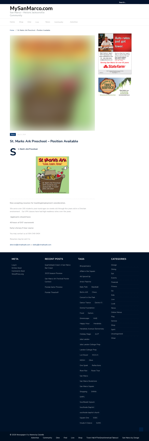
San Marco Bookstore (88, 381)
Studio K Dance (86, 423)
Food (82, 313)
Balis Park (84, 287)
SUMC (98, 423)
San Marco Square (87, 386)
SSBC (95, 418)
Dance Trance (85, 302)
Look (113, 304)
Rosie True (95, 370)
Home (12, 22)
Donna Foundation (87, 308)
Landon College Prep (88, 350)
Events (114, 278)
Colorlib (41, 435)
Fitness (114, 286)
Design (114, 265)
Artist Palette (85, 282)
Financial (114, 282)
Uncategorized (117, 334)
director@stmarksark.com (20, 245)
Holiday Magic (85, 334)
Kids (113, 295)
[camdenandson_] (114, 87)
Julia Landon (84, 339)
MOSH (82, 360)
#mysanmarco (85, 266)
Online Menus (116, 312)
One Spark (84, 365)
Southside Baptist (87, 407)
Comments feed (18, 271)
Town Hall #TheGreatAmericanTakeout (102, 438)
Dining (113, 269)
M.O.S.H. (95, 355)
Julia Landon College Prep (90, 344)
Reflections (96, 365)
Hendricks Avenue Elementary (92, 329)
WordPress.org (18, 274)
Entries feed (16, 268)
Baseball (94, 287)
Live (37, 22)
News (48, 22)
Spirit (113, 329)
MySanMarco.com (31, 8)
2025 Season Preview (53, 273)
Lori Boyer (84, 355)
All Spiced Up (85, 276)
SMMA (94, 391)
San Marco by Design (130, 438)
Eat (112, 273)
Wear (113, 338)
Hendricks (97, 323)
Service (114, 321)
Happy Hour (85, 323)
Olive (91, 360)
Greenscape (84, 318)
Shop (21, 22)
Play (113, 316)
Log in (14, 265)
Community (58, 22)
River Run (83, 370)
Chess (94, 292)
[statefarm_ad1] (115, 54)
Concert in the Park (87, 297)
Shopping (83, 391)
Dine (29, 22)
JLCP (97, 334)
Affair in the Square (87, 271)
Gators (90, 313)
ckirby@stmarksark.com (42, 245)
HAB (95, 318)
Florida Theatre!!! (51, 292)
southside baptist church (89, 412)
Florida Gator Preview (54, 287)
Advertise (74, 22)
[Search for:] (126, 2)
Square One (84, 418)
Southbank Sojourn (87, 402)
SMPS (82, 397)
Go (112, 291)
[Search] (137, 2)
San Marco (84, 376)
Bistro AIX (84, 292)
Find (65, 438)
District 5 (98, 302)
